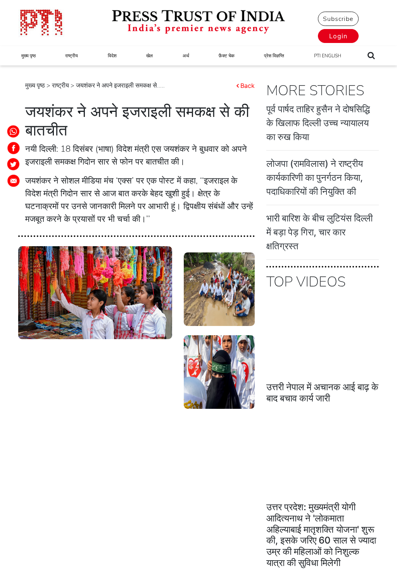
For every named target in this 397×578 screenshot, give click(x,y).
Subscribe (338, 19)
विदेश (112, 56)
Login (338, 36)
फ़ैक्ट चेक (227, 56)
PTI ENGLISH (327, 56)
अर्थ (186, 56)
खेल (149, 56)
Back (247, 85)
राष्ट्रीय (71, 56)
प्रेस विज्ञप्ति (274, 56)
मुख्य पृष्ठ (28, 56)
